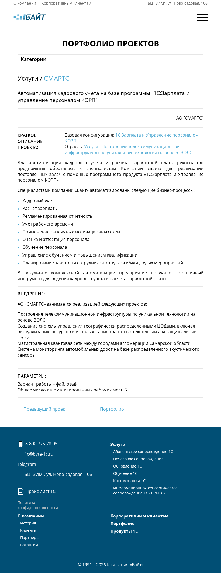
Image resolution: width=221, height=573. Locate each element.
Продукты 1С (124, 531)
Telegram (27, 464)
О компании (24, 3)
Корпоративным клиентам (66, 3)
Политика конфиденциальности (38, 505)
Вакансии (29, 544)
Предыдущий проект (45, 409)
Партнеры (29, 537)
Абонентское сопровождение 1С (143, 451)
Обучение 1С (125, 473)
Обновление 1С (127, 466)
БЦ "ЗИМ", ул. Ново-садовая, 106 (57, 474)
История (28, 523)
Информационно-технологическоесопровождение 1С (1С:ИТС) (145, 490)
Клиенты (28, 530)
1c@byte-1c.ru (38, 454)
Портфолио (112, 409)
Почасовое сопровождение (138, 458)
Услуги (117, 444)
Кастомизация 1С (129, 480)
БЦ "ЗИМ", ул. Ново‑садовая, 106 (177, 3)
